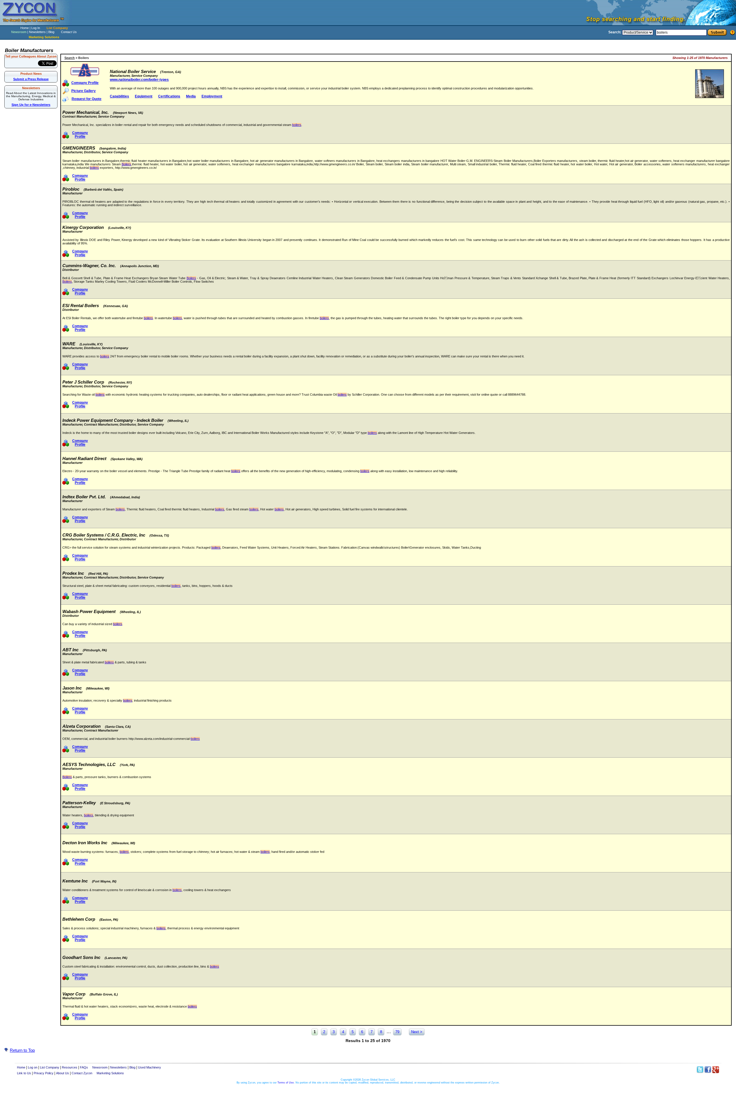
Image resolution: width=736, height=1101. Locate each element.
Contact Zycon (82, 1073)
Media (191, 96)
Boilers (126, 164)
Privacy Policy (43, 1073)
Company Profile (85, 83)
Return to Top (22, 1050)
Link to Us (24, 1073)
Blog (51, 32)
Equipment (143, 96)
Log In (35, 28)
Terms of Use (285, 1082)
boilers (296, 125)
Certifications (169, 96)
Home (24, 28)
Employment (212, 96)
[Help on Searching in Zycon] (732, 32)
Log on (32, 1067)
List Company (57, 28)
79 (397, 1032)
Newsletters (37, 32)
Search (69, 58)
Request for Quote (86, 99)
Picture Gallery (83, 91)
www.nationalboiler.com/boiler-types (139, 80)
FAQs (84, 1067)
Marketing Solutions (110, 1073)
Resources (69, 1067)
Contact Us (69, 32)
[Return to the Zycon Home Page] (36, 23)
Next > (416, 1032)
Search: (614, 32)
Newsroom (18, 32)
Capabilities (119, 96)
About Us (62, 1073)
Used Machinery (149, 1067)
